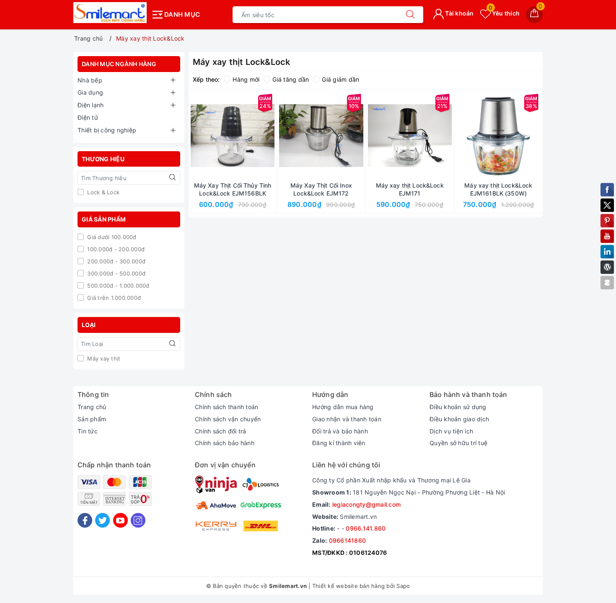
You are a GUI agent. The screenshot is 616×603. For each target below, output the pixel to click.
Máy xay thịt (102, 358)
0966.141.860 (366, 528)
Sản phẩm (92, 419)
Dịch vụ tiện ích (451, 431)
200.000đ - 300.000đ (115, 261)
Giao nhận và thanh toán (346, 419)
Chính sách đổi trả (220, 431)
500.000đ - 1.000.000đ (117, 285)
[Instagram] (138, 520)
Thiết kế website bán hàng (348, 585)
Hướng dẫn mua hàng (343, 406)
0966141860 (347, 540)
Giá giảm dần (340, 79)
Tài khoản (459, 13)
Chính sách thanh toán (226, 406)
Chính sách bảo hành (224, 442)
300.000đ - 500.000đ (115, 273)
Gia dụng (90, 92)
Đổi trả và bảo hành (340, 431)
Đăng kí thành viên (338, 442)
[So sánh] (272, 135)
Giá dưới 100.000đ (111, 237)
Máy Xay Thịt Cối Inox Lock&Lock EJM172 (321, 189)
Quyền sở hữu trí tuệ (458, 442)
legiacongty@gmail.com (366, 504)
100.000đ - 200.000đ (115, 249)
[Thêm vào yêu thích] (211, 135)
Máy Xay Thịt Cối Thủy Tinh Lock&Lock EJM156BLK (233, 189)
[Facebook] (85, 520)
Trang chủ (92, 406)
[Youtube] (120, 520)
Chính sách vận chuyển (228, 419)
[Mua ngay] (193, 135)
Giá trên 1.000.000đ (113, 297)
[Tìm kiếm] (410, 14)
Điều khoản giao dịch (459, 419)
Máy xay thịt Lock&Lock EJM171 (410, 189)
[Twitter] (102, 520)
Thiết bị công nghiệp (107, 130)
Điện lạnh (91, 104)
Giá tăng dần (290, 79)
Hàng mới (246, 79)
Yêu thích (504, 13)
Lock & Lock (102, 192)
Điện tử (88, 117)
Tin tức (88, 431)
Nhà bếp (90, 80)
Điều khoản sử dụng (458, 406)
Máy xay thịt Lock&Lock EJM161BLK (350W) (498, 189)
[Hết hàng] (370, 135)
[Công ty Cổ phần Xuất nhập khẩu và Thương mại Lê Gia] (110, 12)
